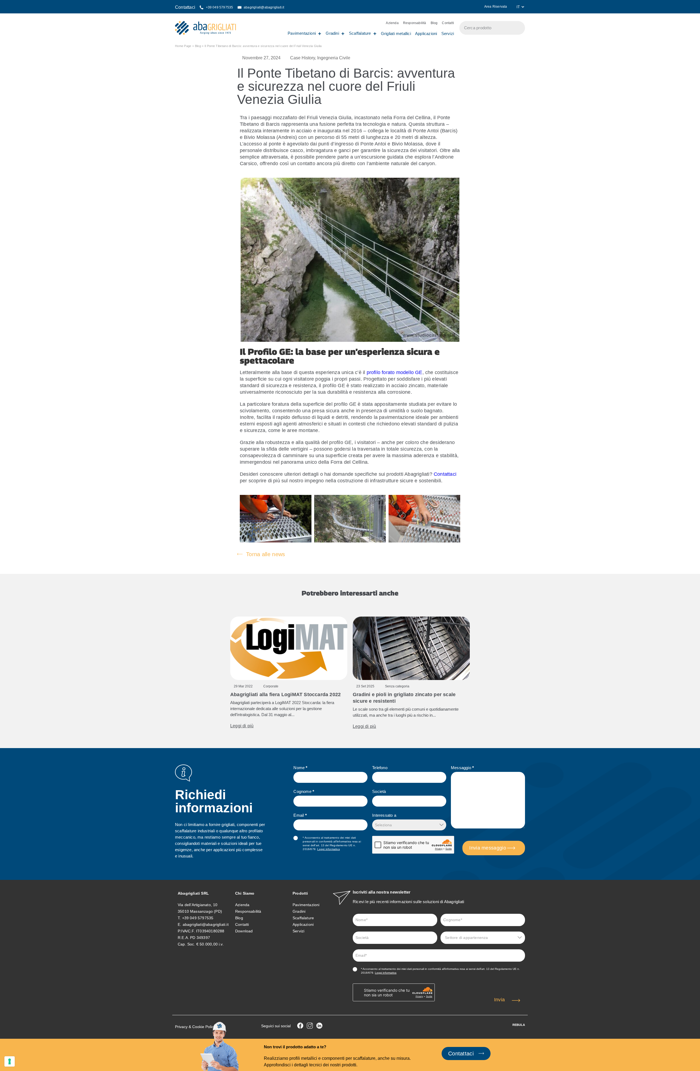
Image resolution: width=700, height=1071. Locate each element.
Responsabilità (414, 23)
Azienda (392, 23)
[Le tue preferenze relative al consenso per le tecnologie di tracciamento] (9, 1061)
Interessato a (384, 815)
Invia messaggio (487, 848)
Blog (434, 23)
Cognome (303, 791)
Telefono (379, 767)
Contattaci (445, 474)
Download (244, 931)
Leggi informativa (328, 849)
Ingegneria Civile (333, 58)
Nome (300, 767)
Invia (499, 999)
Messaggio (462, 767)
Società (379, 791)
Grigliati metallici (396, 33)
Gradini (332, 33)
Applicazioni (426, 33)
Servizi (447, 33)
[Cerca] (518, 28)
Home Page (183, 46)
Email (300, 815)
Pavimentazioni (302, 33)
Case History (302, 58)
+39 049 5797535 (198, 918)
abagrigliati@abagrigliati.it (206, 924)
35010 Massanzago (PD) (200, 911)
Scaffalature (360, 33)
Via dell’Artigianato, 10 (197, 905)
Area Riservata (496, 6)
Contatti (448, 23)
